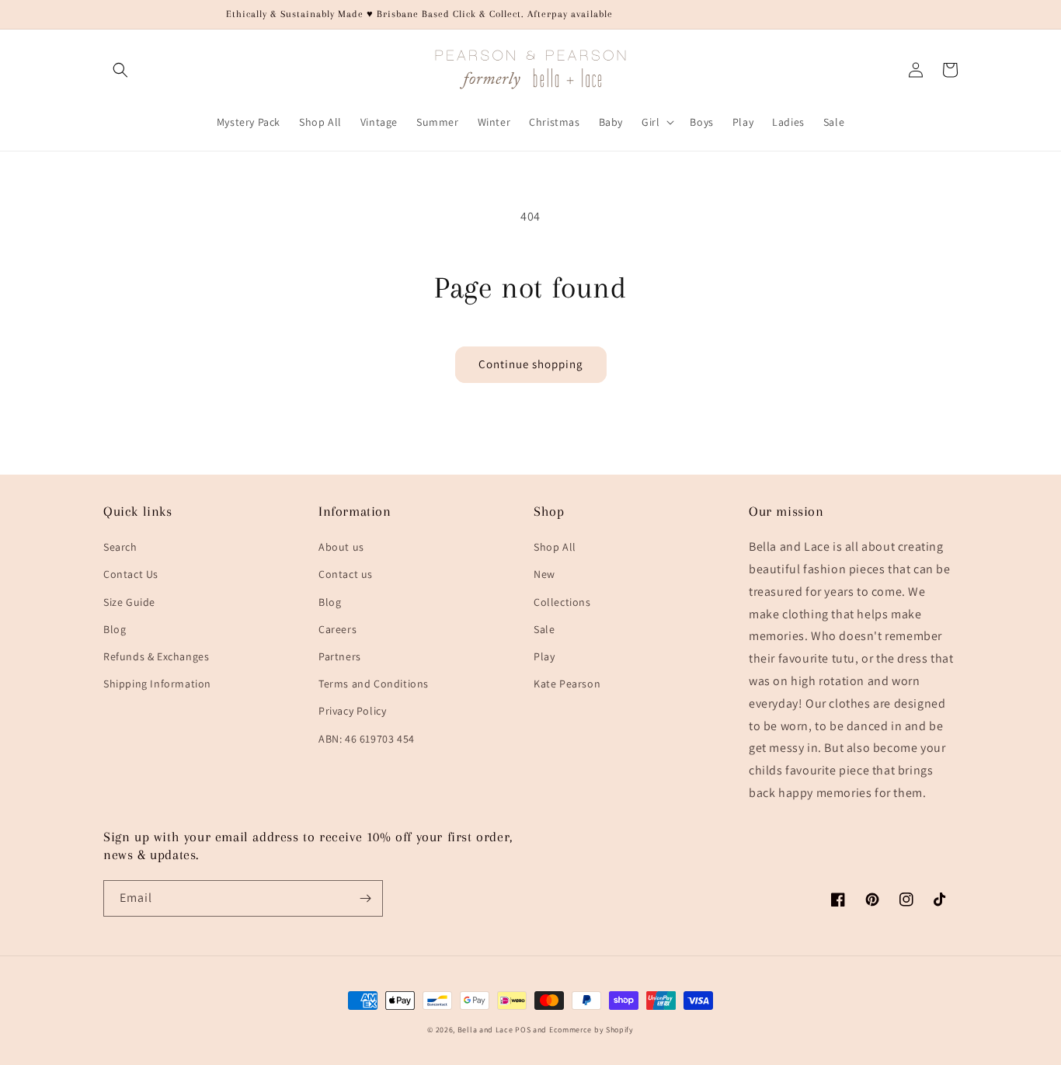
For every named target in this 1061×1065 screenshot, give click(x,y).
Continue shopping (530, 364)
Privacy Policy (352, 711)
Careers (337, 629)
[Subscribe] (365, 898)
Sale (544, 629)
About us (341, 547)
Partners (339, 656)
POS (522, 1030)
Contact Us (130, 574)
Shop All (555, 547)
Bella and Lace (485, 1030)
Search (120, 547)
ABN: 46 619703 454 (366, 739)
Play (544, 656)
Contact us (345, 574)
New (544, 574)
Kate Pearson (567, 684)
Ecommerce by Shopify (591, 1030)
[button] (120, 70)
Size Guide (129, 602)
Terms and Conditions (373, 684)
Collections (562, 602)
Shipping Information (157, 684)
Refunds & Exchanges (156, 656)
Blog (114, 629)
